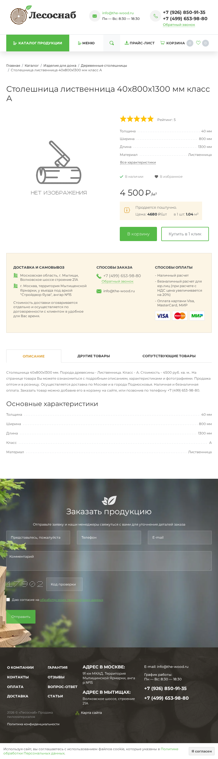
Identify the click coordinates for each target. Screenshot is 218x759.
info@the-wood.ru (118, 13)
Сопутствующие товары (169, 356)
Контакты (18, 677)
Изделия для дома (59, 65)
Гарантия (58, 667)
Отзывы (56, 677)
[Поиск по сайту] (111, 43)
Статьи (55, 696)
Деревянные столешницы (104, 65)
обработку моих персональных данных (71, 600)
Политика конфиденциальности (33, 724)
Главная (13, 65)
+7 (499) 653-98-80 (185, 18)
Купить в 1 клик (185, 234)
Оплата (15, 687)
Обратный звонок (179, 24)
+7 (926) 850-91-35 (184, 12)
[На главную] (43, 14)
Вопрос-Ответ (62, 687)
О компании (20, 667)
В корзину (138, 234)
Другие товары (93, 356)
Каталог (32, 65)
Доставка (17, 696)
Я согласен (202, 751)
